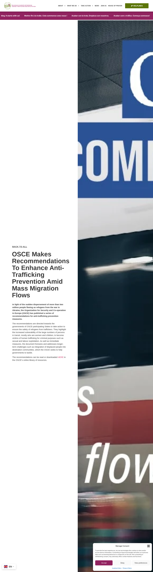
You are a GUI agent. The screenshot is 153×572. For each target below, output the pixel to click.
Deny (122, 563)
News (97, 6)
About (60, 6)
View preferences (141, 563)
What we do (72, 6)
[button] (148, 546)
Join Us (104, 6)
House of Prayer (115, 6)
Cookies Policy (117, 568)
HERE (61, 357)
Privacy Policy (127, 568)
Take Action (86, 6)
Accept (104, 563)
